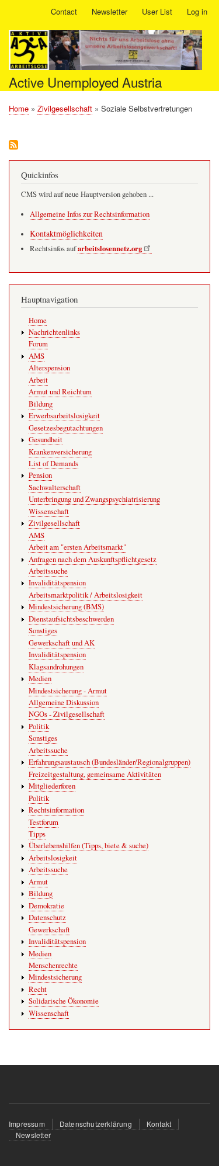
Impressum (27, 1124)
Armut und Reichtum (60, 392)
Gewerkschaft (49, 930)
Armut (38, 882)
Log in (197, 11)
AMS (36, 356)
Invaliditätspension (57, 583)
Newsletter (109, 11)
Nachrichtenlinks (54, 332)
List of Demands (53, 464)
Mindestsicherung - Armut (68, 691)
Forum (38, 344)
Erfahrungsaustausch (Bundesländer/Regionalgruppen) (109, 762)
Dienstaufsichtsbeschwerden (71, 619)
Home (19, 108)
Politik (39, 726)
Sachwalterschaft (55, 487)
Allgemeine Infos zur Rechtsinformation (90, 214)
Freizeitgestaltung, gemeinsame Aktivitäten (95, 774)
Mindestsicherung (55, 977)
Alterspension (49, 368)
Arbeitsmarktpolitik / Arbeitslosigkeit (85, 595)
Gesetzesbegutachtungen (66, 428)
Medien (40, 678)
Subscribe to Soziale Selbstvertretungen (13, 145)
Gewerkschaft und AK (62, 643)
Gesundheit (45, 440)
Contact (64, 11)
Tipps (37, 834)
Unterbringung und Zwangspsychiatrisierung (94, 499)
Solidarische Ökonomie (64, 1001)
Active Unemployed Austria (85, 81)
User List (157, 11)
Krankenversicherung (60, 452)
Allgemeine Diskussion (64, 702)
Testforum (43, 822)
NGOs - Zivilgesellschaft (67, 714)
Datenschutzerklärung (96, 1124)
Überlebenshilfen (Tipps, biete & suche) (88, 846)
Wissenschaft (49, 511)
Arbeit (38, 380)
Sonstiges (43, 631)
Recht (38, 989)
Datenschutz (47, 917)
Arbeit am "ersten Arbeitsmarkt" (77, 547)
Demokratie (46, 906)
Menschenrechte (53, 965)
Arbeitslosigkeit (53, 858)
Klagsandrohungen (56, 667)
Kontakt (159, 1124)
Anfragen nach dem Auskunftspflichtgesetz (93, 559)
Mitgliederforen (52, 786)
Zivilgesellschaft (64, 108)
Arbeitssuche (48, 571)
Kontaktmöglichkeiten (66, 233)
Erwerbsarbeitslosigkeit (64, 416)
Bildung (41, 404)
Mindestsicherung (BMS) (66, 607)
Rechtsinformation (56, 810)
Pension (40, 475)
